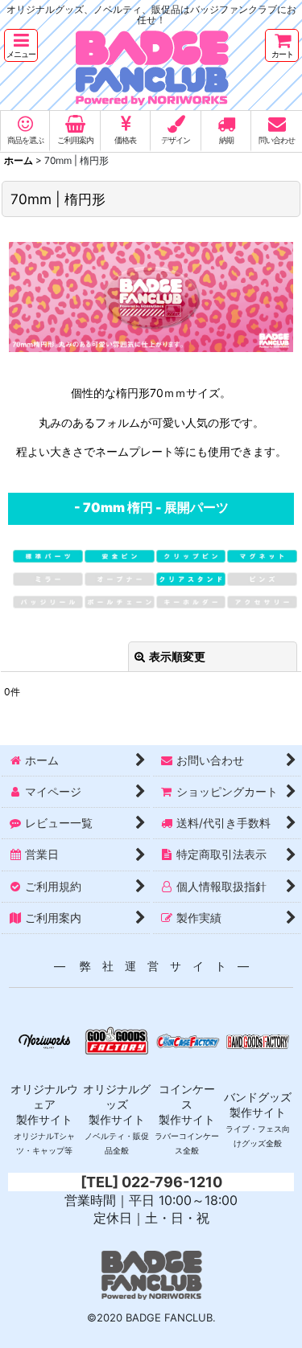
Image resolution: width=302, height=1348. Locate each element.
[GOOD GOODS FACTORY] (116, 1040)
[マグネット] (262, 555)
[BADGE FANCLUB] (151, 34)
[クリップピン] (191, 555)
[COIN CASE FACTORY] (187, 1040)
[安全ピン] (120, 555)
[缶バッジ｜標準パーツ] (48, 555)
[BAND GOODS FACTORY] (257, 1040)
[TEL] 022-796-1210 (151, 1182)
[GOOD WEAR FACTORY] (44, 1040)
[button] (21, 45)
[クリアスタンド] (191, 577)
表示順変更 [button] (177, 656)
